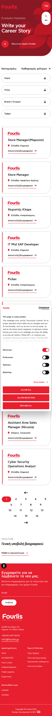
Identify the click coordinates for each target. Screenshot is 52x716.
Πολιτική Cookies (34, 666)
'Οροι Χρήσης (33, 653)
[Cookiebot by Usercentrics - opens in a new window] (38, 308)
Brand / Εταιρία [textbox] (12, 102)
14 (15, 516)
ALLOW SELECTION (26, 398)
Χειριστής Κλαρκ (19, 209)
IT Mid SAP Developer (23, 244)
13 (42, 510)
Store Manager (18, 174)
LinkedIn (5, 690)
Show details (39, 382)
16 (37, 516)
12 (31, 510)
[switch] (45, 357)
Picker (12, 279)
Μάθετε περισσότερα (12, 553)
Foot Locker (6, 663)
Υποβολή (9, 603)
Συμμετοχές (6, 677)
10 (10, 510)
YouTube (5, 695)
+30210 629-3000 (10, 636)
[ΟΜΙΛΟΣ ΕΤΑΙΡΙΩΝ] (10, 7)
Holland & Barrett (8, 667)
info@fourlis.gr (10, 639)
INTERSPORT (7, 658)
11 (21, 510)
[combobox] (26, 78)
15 (26, 516)
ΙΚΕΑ (3, 653)
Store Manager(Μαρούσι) (26, 140)
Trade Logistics (7, 672)
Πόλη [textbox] (7, 90)
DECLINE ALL (26, 406)
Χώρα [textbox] (7, 78)
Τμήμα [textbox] (7, 114)
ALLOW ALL (26, 390)
